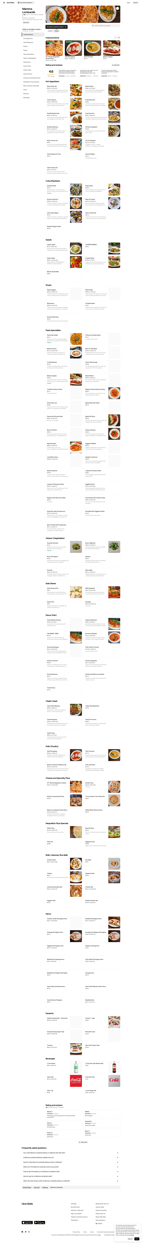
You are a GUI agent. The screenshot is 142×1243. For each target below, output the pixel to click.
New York (37, 1187)
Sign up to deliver (76, 1213)
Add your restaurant (77, 1210)
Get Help (73, 1204)
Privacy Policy (76, 1232)
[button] (71, 1153)
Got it (136, 1239)
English (100, 1223)
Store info (26, 22)
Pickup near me (100, 1213)
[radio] (50, 31)
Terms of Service (93, 1235)
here (132, 1235)
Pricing (92, 1232)
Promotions (74, 1220)
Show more (84, 1142)
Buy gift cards (75, 1207)
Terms (85, 1232)
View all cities (100, 1207)
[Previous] (115, 37)
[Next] (118, 37)
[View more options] (117, 8)
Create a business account (79, 1217)
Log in (128, 2)
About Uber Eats (101, 1217)
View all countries (101, 1210)
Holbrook (45, 1187)
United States (27, 1187)
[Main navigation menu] (4, 3)
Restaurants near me (102, 1204)
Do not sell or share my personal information (108, 1232)
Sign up (135, 2)
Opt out (130, 1239)
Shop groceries (100, 1220)
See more (116, 65)
